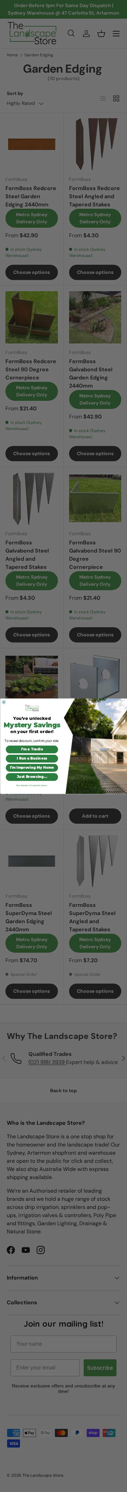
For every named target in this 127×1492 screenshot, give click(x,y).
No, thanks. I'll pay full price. (32, 785)
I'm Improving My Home (32, 767)
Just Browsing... (32, 777)
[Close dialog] (3, 702)
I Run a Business (32, 758)
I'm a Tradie (32, 749)
